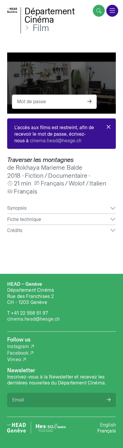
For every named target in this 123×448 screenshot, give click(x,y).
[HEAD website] (16, 428)
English (108, 425)
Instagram (18, 346)
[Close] (108, 127)
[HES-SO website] (51, 428)
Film (41, 28)
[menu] (112, 11)
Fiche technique (24, 219)
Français (106, 431)
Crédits (14, 230)
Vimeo (14, 359)
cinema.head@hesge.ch (56, 140)
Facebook (17, 353)
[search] (99, 11)
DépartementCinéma (49, 15)
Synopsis (17, 208)
